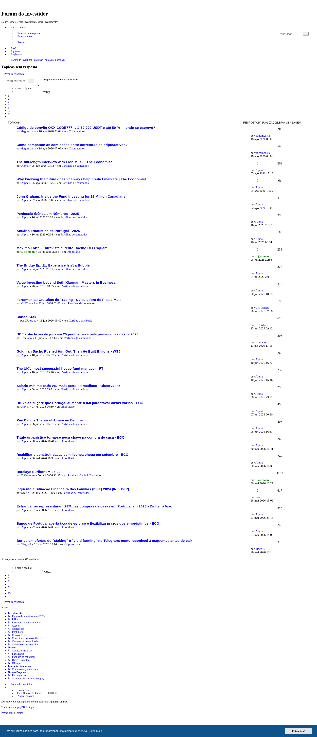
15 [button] (9, 113)
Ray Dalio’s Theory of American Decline (50, 420)
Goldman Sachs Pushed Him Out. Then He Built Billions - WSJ (68, 351)
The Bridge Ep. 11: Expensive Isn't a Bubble (53, 265)
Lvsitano (26, 338)
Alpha (25, 165)
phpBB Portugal (25, 707)
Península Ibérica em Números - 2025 (48, 214)
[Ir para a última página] (272, 135)
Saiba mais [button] (95, 731)
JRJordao (30, 320)
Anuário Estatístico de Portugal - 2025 (48, 231)
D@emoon (28, 251)
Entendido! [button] (298, 731)
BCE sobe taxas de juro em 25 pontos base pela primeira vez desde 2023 (78, 334)
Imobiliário (73, 251)
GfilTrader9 (28, 303)
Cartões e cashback (80, 320)
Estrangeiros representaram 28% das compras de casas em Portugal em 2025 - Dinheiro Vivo (94, 506)
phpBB (24, 701)
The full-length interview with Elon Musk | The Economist (64, 162)
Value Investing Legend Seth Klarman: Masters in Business (66, 282)
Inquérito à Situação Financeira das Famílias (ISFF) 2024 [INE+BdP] (73, 489)
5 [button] (8, 107)
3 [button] (8, 101)
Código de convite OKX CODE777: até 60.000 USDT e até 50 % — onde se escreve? (86, 127)
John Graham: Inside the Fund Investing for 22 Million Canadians (71, 196)
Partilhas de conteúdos (75, 165)
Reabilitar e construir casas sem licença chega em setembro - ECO (72, 454)
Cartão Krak (26, 317)
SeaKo (25, 492)
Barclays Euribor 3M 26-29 (39, 472)
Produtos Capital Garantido (84, 475)
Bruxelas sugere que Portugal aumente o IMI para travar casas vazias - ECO (80, 403)
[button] (41, 85)
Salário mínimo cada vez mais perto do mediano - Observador (68, 386)
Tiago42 (26, 544)
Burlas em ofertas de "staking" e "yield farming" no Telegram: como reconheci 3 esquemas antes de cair (104, 540)
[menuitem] (27, 33)
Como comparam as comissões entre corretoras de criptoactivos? (72, 145)
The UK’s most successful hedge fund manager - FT (60, 368)
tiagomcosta (28, 131)
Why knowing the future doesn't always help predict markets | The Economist (81, 179)
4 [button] (8, 104)
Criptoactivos (77, 131)
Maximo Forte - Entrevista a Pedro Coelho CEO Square (62, 248)
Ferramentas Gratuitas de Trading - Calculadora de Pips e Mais (69, 300)
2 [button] (8, 98)
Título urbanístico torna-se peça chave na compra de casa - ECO (70, 437)
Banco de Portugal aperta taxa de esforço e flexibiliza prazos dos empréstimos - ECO (88, 523)
